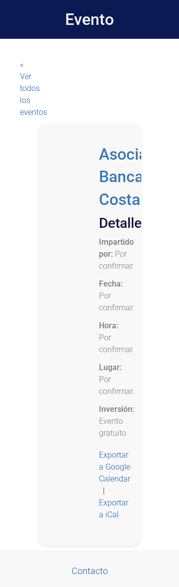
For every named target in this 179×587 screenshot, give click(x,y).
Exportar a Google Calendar (114, 467)
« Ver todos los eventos (30, 88)
